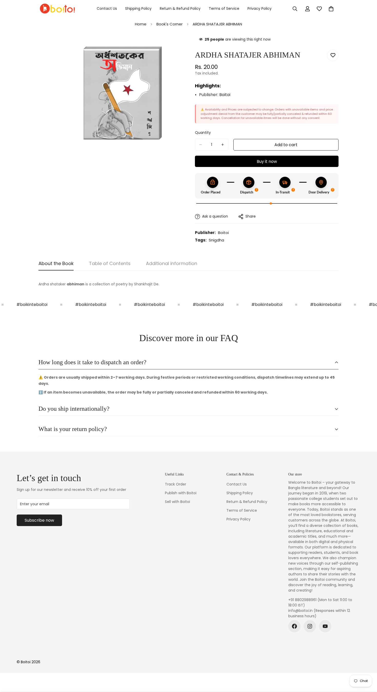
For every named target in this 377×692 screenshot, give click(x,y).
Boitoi (224, 95)
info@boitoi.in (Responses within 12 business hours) (319, 613)
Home (140, 24)
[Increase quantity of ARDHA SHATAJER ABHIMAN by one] (222, 144)
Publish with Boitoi (180, 492)
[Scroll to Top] (367, 664)
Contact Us (107, 8)
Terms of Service (224, 8)
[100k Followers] (310, 626)
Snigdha (216, 240)
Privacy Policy (259, 8)
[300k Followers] (294, 626)
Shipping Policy (138, 8)
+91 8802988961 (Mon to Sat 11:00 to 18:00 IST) (320, 602)
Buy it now (267, 161)
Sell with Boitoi (177, 501)
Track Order (175, 484)
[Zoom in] (177, 46)
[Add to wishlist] (333, 55)
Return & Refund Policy (180, 8)
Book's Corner (169, 24)
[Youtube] (325, 626)
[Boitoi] (57, 8)
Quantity (203, 132)
